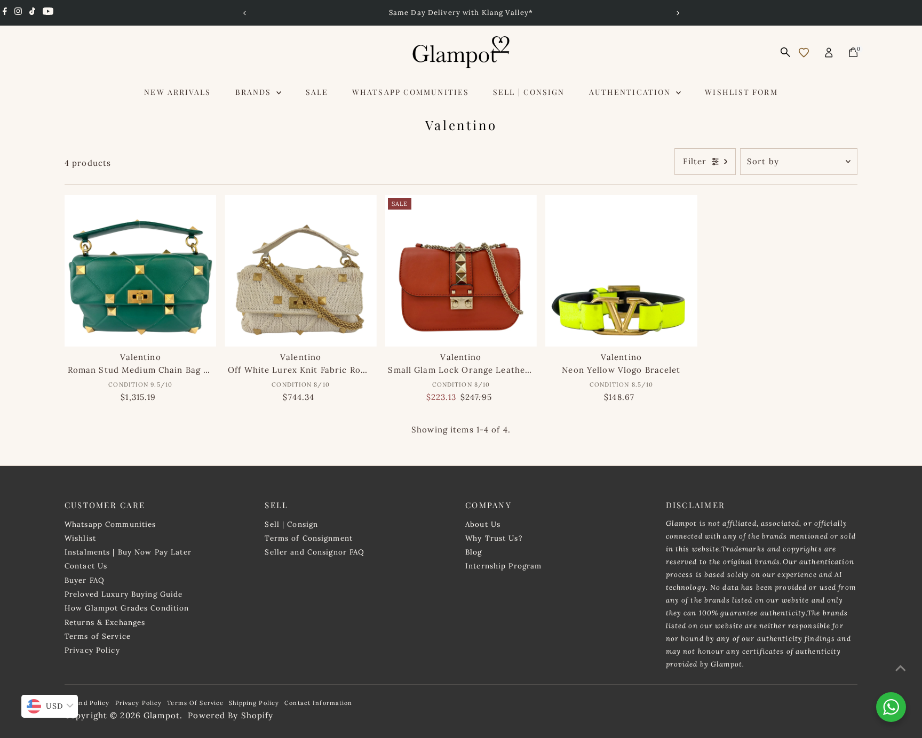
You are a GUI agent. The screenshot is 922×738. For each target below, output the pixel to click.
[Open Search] (785, 52)
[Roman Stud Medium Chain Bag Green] (140, 271)
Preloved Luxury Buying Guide (124, 594)
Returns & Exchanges (105, 622)
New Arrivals (177, 92)
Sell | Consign (529, 92)
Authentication (631, 92)
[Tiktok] (32, 13)
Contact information (318, 703)
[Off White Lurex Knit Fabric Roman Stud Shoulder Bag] (300, 271)
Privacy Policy (92, 650)
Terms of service (195, 703)
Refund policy (87, 703)
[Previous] (245, 13)
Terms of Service (98, 636)
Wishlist (80, 538)
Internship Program (503, 566)
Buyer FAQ (85, 580)
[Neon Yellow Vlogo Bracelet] (621, 271)
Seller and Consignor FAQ (314, 552)
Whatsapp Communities (410, 92)
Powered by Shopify (230, 715)
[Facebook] (5, 13)
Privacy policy (138, 703)
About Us (482, 524)
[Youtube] (48, 13)
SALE (317, 92)
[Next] (677, 13)
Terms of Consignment (309, 538)
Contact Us (86, 566)
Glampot (162, 715)
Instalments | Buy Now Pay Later (128, 552)
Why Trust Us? (493, 538)
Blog (473, 552)
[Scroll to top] (900, 668)
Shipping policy (254, 703)
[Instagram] (18, 13)
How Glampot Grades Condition (127, 608)
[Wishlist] (803, 52)
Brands (254, 92)
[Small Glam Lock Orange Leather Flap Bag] (461, 271)
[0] (853, 52)
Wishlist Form (741, 92)
